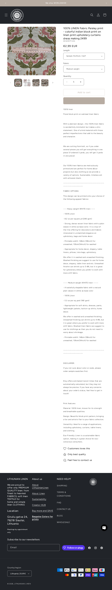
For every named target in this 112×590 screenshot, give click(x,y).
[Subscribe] (56, 547)
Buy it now (84, 101)
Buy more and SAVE (42, 510)
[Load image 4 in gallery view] (45, 82)
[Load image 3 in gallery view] (36, 82)
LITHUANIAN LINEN (22, 584)
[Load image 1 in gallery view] (18, 82)
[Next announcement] (106, 3)
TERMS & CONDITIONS (64, 494)
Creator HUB (39, 505)
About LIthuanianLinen (40, 486)
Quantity (67, 76)
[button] (6, 15)
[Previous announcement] (5, 3)
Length (66, 50)
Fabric (66, 63)
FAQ (59, 502)
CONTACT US (64, 509)
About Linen (38, 493)
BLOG (60, 516)
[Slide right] (53, 82)
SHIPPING (62, 485)
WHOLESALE (63, 522)
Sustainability (39, 499)
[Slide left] (10, 82)
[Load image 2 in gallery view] (27, 82)
